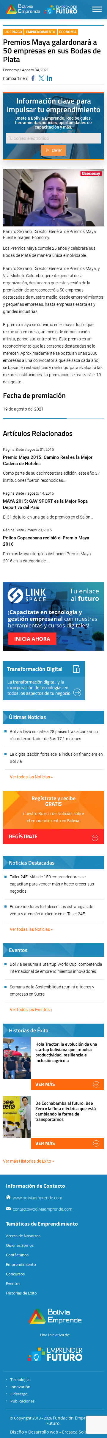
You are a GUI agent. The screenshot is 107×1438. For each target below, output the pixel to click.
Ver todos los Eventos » (31, 1009)
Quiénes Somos (20, 1245)
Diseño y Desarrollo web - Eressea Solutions (53, 1432)
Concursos (15, 1274)
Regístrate (23, 836)
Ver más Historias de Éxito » (28, 1161)
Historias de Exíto (21, 1293)
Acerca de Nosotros (23, 1235)
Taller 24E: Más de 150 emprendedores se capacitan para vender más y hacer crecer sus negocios (52, 884)
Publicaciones (22, 1401)
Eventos (13, 1283)
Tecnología (19, 1379)
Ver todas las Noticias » (31, 776)
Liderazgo (13, 32)
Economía (67, 32)
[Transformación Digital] (44, 680)
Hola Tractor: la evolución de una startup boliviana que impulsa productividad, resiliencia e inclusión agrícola (66, 1052)
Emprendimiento (40, 32)
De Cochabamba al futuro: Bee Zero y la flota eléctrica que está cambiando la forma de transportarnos (65, 1111)
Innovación (20, 1386)
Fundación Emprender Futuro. (71, 1420)
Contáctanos (17, 1255)
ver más (45, 1084)
